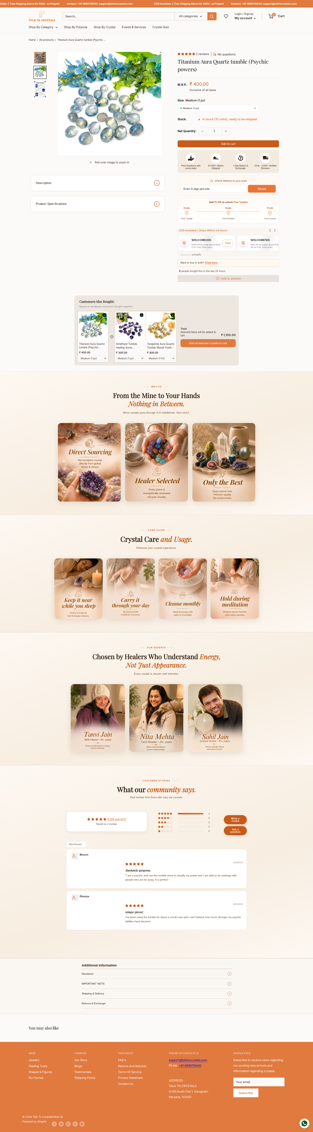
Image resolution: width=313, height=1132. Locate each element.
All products (46, 39)
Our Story (80, 1060)
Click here (211, 262)
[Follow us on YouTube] (82, 1123)
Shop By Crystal (104, 27)
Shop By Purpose (75, 27)
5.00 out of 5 (116, 819)
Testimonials (82, 1072)
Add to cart (228, 143)
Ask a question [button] (235, 830)
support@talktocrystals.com (115, 3)
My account (244, 18)
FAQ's (122, 1060)
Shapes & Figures (40, 1072)
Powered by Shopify (34, 1121)
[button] (276, 16)
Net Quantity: (187, 131)
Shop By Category (41, 27)
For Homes (36, 1078)
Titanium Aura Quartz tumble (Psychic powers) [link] (92, 345)
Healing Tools (38, 1066)
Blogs (78, 1066)
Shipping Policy (85, 1078)
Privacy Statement (130, 1078)
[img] (134, 864)
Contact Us (125, 1084)
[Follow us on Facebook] (54, 1123)
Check (262, 188)
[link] (93, 326)
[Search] (212, 16)
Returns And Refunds (132, 1066)
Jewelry (34, 1060)
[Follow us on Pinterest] (75, 1123)
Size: (191, 100)
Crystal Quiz (160, 27)
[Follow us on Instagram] (68, 1123)
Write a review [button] (235, 819)
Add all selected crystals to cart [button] (208, 343)
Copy (228, 243)
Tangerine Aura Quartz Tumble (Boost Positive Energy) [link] (160, 345)
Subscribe (246, 1093)
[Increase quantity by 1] (226, 131)
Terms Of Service (129, 1072)
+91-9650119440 (88, 3)
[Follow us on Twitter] (61, 1123)
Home (32, 39)
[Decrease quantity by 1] (202, 131)
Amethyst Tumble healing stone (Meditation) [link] (126, 345)
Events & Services (134, 27)
